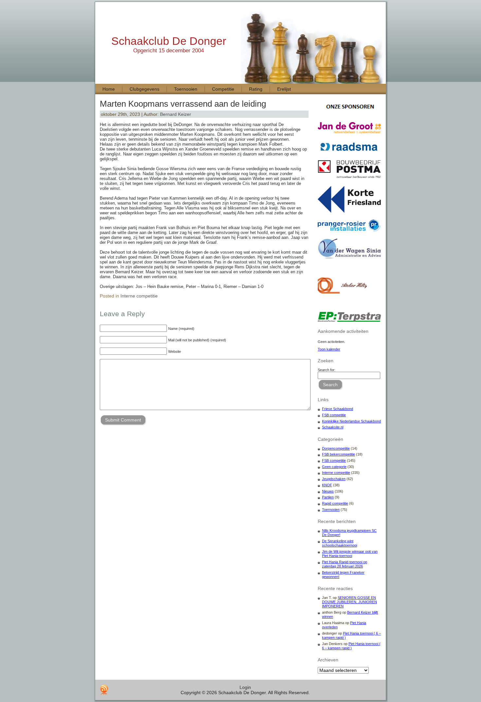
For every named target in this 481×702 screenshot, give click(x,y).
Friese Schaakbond (337, 409)
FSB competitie (334, 415)
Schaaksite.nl (332, 427)
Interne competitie (139, 295)
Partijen (328, 497)
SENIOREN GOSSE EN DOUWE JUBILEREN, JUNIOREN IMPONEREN (349, 602)
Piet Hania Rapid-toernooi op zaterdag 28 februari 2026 (344, 564)
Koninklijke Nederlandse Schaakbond (351, 421)
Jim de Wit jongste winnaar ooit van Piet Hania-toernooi (350, 553)
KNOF (327, 485)
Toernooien (331, 510)
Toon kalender (329, 349)
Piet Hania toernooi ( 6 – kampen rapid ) (351, 646)
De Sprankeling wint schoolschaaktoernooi (339, 543)
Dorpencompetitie (336, 448)
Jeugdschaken (334, 479)
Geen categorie (334, 467)
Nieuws (328, 491)
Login (245, 687)
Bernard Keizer (175, 114)
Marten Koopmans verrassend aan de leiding (183, 104)
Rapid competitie (335, 503)
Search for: (326, 370)
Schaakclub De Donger (168, 41)
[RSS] (104, 690)
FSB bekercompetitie (338, 454)
